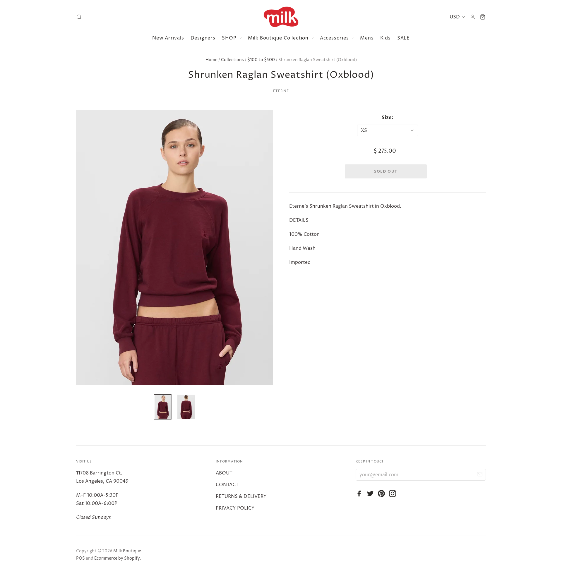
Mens (366, 38)
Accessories (335, 38)
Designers (203, 38)
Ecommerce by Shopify (117, 558)
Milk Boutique (127, 551)
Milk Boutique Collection (279, 38)
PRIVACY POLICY (235, 508)
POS (80, 558)
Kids (385, 38)
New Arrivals (168, 38)
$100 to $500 (261, 60)
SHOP (230, 38)
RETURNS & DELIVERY (241, 496)
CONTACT (227, 485)
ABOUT (224, 473)
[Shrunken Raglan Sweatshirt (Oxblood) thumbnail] (163, 407)
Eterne (281, 91)
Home (211, 60)
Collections (232, 60)
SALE (403, 38)
